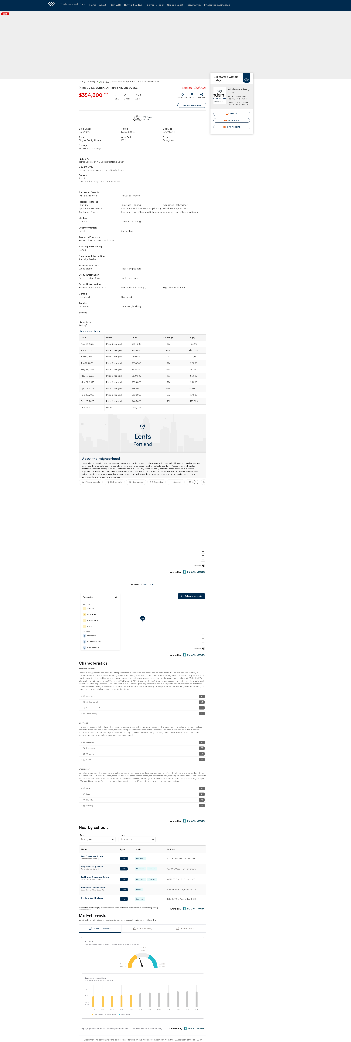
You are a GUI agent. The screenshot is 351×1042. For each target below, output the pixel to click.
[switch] (182, 97)
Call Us (233, 114)
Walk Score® (148, 584)
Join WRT (116, 5)
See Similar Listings (192, 105)
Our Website (233, 127)
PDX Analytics (194, 5)
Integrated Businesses (218, 7)
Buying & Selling (134, 7)
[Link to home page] (51, 5)
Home (92, 5)
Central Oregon (155, 5)
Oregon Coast (175, 5)
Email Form (233, 120)
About (104, 7)
